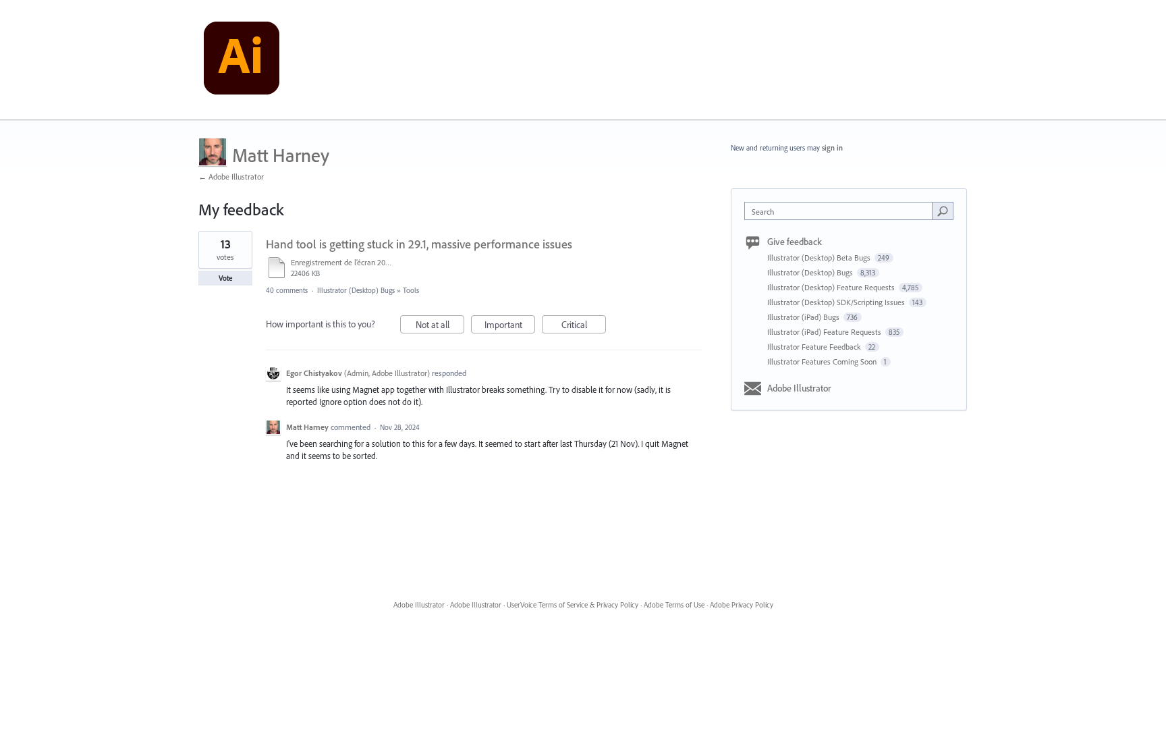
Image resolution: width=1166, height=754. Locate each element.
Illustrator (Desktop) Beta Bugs (819, 257)
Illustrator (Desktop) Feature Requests (832, 287)
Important (509, 326)
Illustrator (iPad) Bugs (804, 317)
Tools (411, 290)
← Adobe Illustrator (231, 176)
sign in (832, 148)
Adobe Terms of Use (674, 605)
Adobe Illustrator (799, 388)
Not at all (440, 326)
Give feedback (794, 242)
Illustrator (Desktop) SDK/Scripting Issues (837, 302)
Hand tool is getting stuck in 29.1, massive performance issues (419, 244)
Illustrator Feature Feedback (815, 347)
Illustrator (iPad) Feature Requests (825, 332)
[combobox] (842, 211)
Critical (583, 326)
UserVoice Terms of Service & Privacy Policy (572, 605)
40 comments (287, 290)
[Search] (942, 210)
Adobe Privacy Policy (741, 605)
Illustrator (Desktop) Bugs (356, 290)
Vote (226, 278)
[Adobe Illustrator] (241, 60)
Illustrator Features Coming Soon (823, 361)
